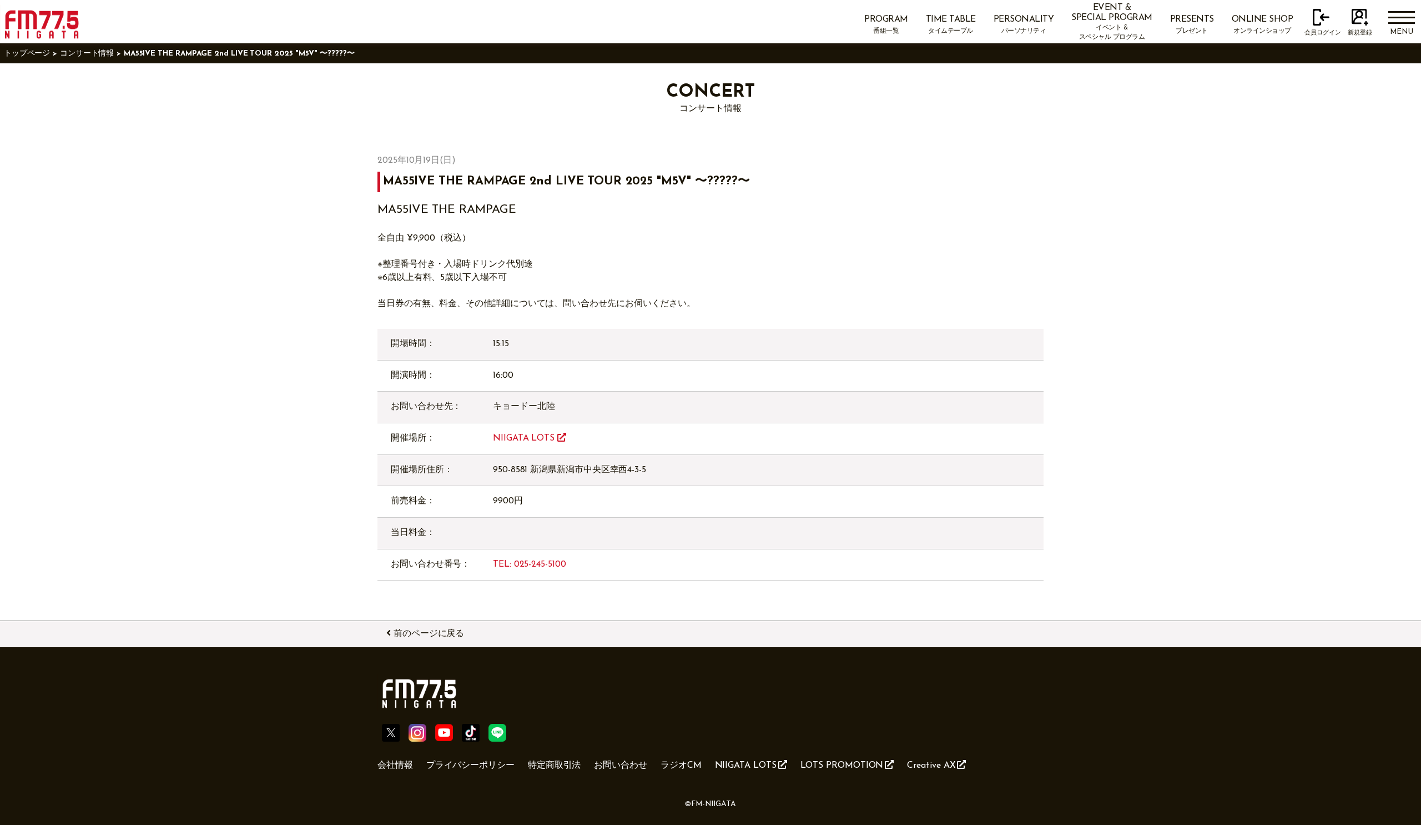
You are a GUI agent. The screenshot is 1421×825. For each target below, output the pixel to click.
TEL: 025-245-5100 (529, 564)
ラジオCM (681, 765)
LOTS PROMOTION (842, 765)
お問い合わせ (620, 765)
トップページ (27, 53)
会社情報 (395, 765)
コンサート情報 (87, 53)
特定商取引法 (554, 765)
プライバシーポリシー (470, 765)
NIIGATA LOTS (525, 438)
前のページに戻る (429, 633)
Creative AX (931, 765)
